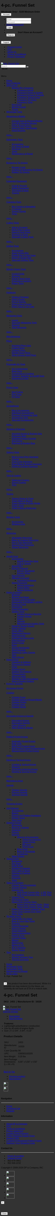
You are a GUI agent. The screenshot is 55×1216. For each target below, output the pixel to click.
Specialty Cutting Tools (23, 237)
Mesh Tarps (17, 914)
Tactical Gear (12, 859)
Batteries (16, 595)
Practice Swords (19, 792)
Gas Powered (18, 576)
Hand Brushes (18, 130)
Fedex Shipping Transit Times (20, 1136)
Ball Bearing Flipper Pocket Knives (28, 748)
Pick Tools (16, 394)
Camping (16, 830)
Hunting (15, 835)
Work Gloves (18, 657)
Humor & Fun (18, 935)
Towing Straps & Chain (23, 498)
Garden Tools (18, 612)
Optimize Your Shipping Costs (20, 1143)
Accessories (17, 144)
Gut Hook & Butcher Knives (25, 769)
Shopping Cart (13, 1108)
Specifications (15, 1018)
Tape (14, 655)
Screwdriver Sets (20, 418)
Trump (15, 109)
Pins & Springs (19, 302)
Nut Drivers (17, 441)
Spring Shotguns (25, 590)
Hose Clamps (18, 299)
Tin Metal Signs (13, 916)
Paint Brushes (18, 640)
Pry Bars (16, 397)
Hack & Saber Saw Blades (24, 128)
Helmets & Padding (21, 873)
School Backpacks (20, 648)
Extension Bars (19, 436)
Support (6, 42)
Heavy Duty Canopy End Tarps (26, 911)
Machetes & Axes (14, 781)
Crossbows (22, 854)
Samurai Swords (20, 795)
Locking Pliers (18, 350)
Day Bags (16, 863)
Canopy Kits (17, 890)
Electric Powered (20, 568)
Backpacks (17, 861)
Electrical (16, 149)
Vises (14, 214)
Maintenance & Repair (22, 154)
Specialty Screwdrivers (23, 420)
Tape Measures (19, 327)
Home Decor (12, 660)
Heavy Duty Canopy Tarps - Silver (33, 904)
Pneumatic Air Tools (15, 364)
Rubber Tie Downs (21, 172)
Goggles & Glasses (21, 868)
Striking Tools (12, 452)
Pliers (9, 341)
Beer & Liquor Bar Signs (23, 921)
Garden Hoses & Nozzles (29, 614)
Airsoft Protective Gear (27, 561)
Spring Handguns (25, 585)
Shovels (21, 621)
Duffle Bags (17, 866)
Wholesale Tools (14, 112)
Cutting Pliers (18, 348)
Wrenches (11, 533)
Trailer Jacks (18, 506)
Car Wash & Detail (20, 146)
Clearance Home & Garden (30, 93)
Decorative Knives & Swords (20, 716)
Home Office (17, 631)
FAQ (9, 49)
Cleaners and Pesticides (23, 600)
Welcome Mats (19, 676)
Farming (16, 923)
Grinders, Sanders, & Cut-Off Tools (28, 376)
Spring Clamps (19, 211)
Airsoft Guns (12, 556)
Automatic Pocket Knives (23, 741)
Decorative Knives (20, 720)
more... (9, 135)
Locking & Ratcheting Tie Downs (27, 170)
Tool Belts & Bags (20, 190)
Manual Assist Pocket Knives (25, 751)
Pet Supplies (18, 955)
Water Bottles (18, 856)
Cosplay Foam (19, 697)
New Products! (13, 83)
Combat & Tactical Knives (24, 764)
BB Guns (26, 844)
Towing (9, 494)
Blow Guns (17, 371)
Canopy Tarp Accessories (24, 885)
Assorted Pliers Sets (21, 345)
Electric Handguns (26, 571)
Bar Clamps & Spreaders (23, 206)
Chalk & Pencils (19, 186)
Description (14, 1016)
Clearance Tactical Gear (28, 97)
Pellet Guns (28, 847)
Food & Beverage (20, 926)
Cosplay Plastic (19, 702)
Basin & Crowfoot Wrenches (25, 540)
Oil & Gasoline (18, 947)
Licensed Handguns (26, 580)
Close (4, 1214)
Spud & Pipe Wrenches (23, 545)
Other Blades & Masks (22, 728)
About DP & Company (16, 1124)
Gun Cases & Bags (21, 871)
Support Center (14, 47)
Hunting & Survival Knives (24, 772)
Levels (15, 320)
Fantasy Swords (19, 790)
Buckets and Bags (20, 597)
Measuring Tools (14, 316)
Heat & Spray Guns (21, 279)
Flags (14, 667)
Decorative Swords (21, 723)
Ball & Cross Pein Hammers (25, 457)
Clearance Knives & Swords (30, 95)
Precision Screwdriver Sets (24, 415)
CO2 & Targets (24, 564)
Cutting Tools (12, 223)
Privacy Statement (15, 57)
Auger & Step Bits (20, 253)
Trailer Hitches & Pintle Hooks (26, 503)
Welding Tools (13, 517)
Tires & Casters (13, 475)
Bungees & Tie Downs (17, 163)
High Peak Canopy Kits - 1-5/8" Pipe (34, 895)
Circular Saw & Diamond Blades (27, 121)
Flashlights (17, 607)
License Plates (19, 938)
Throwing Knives (14, 804)
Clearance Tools (25, 102)
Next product (15, 1079)
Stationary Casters (20, 480)
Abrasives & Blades (15, 116)
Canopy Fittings (19, 887)
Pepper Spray (18, 818)
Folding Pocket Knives (17, 737)
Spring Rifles (23, 588)
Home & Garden (14, 592)
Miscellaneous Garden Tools (30, 624)
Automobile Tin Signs (22, 919)
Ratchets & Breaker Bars (23, 443)
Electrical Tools (19, 604)
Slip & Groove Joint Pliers (24, 355)
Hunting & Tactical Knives (18, 760)
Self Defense (12, 808)
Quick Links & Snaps (22, 304)
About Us (11, 52)
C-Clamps (16, 209)
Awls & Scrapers (20, 227)
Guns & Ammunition (21, 933)
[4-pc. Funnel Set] (10, 63)
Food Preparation (20, 609)
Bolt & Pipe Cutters (21, 230)
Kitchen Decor (18, 669)
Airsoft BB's (17, 566)
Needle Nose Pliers (21, 353)
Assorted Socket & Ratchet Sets (27, 434)
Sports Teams (18, 950)
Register (10, 35)
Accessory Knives (14, 688)
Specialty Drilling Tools (23, 260)
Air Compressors (20, 369)
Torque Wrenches (20, 547)
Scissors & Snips (20, 234)
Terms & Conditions (16, 54)
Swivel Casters (19, 482)
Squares (16, 325)
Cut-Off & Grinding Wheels (24, 123)
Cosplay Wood (19, 707)
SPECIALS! (12, 85)
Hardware (11, 292)
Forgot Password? (15, 25)
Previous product (17, 1076)
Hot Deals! (17, 105)
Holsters (16, 875)
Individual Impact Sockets (24, 438)
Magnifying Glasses (21, 633)
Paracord (16, 878)
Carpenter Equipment (16, 181)
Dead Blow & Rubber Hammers (27, 464)
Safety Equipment (20, 188)
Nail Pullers (17, 392)
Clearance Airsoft (25, 90)
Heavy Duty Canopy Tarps (24, 902)
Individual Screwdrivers (23, 413)
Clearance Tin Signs (26, 100)
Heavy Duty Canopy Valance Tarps (28, 909)
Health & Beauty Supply (23, 626)
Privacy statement (14, 1131)
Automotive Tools (14, 139)
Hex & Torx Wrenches (22, 542)
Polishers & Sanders (21, 281)
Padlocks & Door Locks (23, 638)
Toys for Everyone (20, 959)
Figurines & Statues (21, 664)
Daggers (16, 767)
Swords (10, 785)
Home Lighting (19, 628)
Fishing (15, 832)
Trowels (15, 193)
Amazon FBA (12, 1138)
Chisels (15, 459)
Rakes (20, 619)
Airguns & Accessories (27, 837)
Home (9, 81)
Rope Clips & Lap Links (23, 307)
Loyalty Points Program (17, 1133)
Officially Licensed (20, 578)
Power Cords (18, 643)
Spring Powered (19, 583)
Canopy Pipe (18, 897)
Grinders (16, 276)
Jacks (14, 151)
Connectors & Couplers (23, 374)
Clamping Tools (13, 202)
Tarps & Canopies (14, 883)
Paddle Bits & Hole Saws (24, 255)
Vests (14, 880)
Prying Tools (12, 387)
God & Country (19, 928)
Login (9, 27)
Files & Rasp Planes (21, 126)
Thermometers (18, 674)
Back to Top (9, 1072)
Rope (14, 645)
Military (15, 940)
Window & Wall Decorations (25, 679)
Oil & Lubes (11, 974)
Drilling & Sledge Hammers (25, 466)
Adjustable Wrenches (22, 538)
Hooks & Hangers (20, 297)
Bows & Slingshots (26, 851)
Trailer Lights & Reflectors (24, 508)
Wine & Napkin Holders (23, 681)
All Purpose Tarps (20, 899)
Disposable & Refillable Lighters (27, 602)
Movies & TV (18, 945)
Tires (14, 485)
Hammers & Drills (20, 378)
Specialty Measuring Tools (24, 323)
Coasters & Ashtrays (21, 662)
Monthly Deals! (19, 107)
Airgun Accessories (31, 839)
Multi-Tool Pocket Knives (23, 746)
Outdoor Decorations (21, 672)
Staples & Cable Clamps (23, 652)
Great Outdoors (19, 931)
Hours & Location (15, 1156)
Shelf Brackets (18, 650)
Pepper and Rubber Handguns (26, 815)
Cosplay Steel (18, 704)
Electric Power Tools (16, 269)
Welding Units (18, 524)
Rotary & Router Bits (21, 258)
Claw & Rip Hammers (22, 462)
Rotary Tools (18, 283)
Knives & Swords (14, 684)
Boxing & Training (20, 827)
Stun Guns (17, 820)
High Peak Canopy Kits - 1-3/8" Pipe (34, 892)
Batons (15, 813)
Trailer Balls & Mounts (22, 501)
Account (6, 14)
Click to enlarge (10, 1012)
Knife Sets (16, 744)
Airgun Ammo (28, 842)
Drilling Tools (12, 246)
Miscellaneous (13, 336)
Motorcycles (17, 943)
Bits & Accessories (20, 410)
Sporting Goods (13, 823)
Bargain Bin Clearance (22, 88)
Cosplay (10, 693)
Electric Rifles (23, 573)
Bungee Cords (18, 167)
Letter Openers (19, 725)
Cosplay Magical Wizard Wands (27, 700)
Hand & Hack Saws (21, 232)
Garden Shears (24, 616)
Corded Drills (18, 274)
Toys (8, 952)
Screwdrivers (12, 406)
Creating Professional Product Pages (24, 1141)
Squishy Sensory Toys (22, 957)
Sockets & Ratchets (15, 429)
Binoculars (17, 825)
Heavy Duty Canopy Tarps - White (33, 907)
